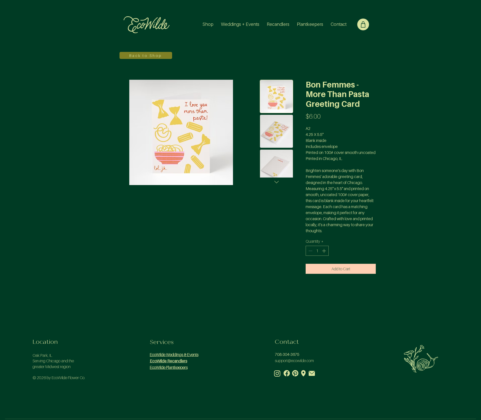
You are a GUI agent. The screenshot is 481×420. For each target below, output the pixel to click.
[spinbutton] (317, 251)
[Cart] (363, 24)
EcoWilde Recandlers (168, 360)
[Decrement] (309, 251)
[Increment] (324, 251)
